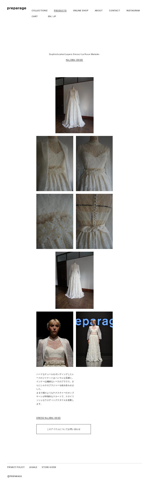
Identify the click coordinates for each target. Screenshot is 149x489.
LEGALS (33, 467)
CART (35, 16)
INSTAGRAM (133, 11)
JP (54, 16)
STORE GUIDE (49, 467)
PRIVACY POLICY (16, 467)
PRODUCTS (60, 11)
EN (49, 16)
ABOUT (99, 11)
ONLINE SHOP (80, 11)
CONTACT (114, 11)
